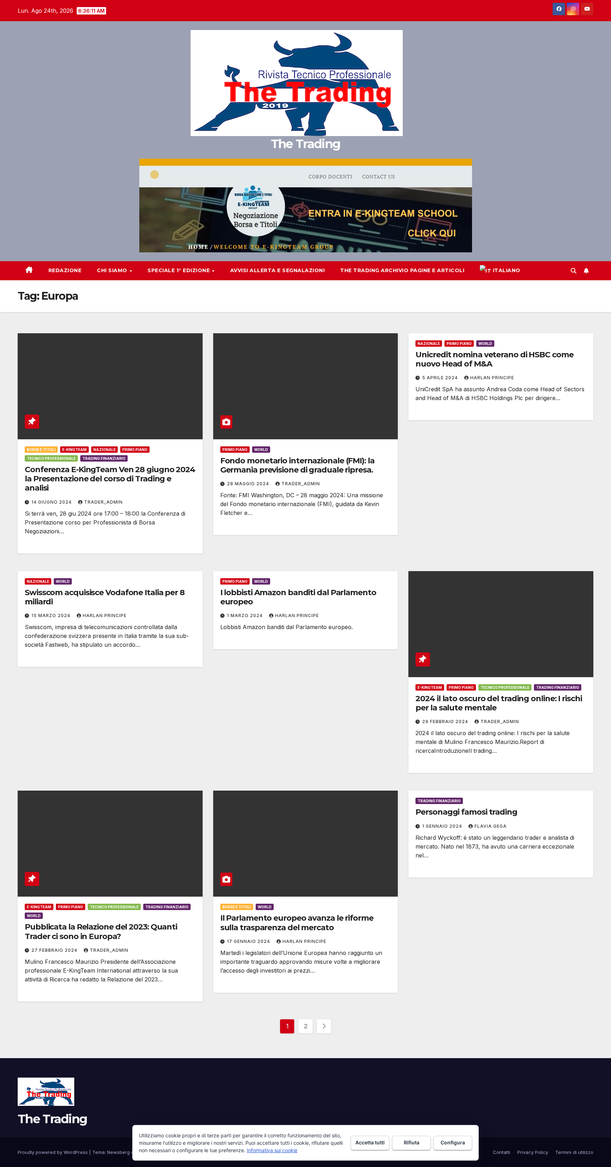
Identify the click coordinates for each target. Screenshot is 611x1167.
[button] (573, 270)
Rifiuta (411, 1142)
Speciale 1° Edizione (179, 270)
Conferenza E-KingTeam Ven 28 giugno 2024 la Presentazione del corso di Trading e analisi (110, 479)
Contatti (501, 1152)
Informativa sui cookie (272, 1150)
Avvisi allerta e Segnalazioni (277, 270)
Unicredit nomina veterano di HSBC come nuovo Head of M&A (494, 359)
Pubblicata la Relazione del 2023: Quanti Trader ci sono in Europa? (101, 931)
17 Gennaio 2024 (249, 941)
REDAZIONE (65, 270)
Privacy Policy (532, 1152)
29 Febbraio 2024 (446, 721)
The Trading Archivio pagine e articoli (402, 270)
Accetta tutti (370, 1142)
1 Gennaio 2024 (443, 826)
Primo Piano (134, 449)
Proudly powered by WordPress (53, 1152)
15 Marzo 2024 (51, 615)
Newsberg (118, 1152)
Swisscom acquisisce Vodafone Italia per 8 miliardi (105, 597)
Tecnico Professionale (51, 458)
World (261, 449)
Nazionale (104, 449)
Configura (453, 1142)
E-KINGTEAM (74, 449)
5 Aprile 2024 (440, 377)
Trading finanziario (104, 458)
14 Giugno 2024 (52, 502)
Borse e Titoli (41, 449)
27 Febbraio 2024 (55, 950)
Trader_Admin (103, 502)
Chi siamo (113, 270)
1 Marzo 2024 (245, 615)
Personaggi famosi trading (466, 812)
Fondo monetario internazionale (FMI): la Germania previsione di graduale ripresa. (297, 465)
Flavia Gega (491, 826)
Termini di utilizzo (574, 1152)
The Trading (305, 143)
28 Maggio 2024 (248, 483)
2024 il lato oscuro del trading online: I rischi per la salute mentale (498, 703)
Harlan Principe (492, 377)
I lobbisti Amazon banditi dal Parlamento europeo (298, 597)
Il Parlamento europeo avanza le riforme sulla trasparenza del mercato (296, 922)
